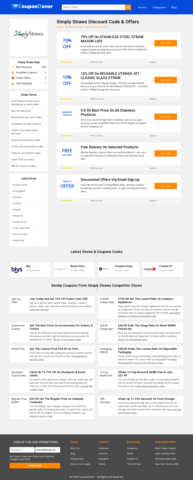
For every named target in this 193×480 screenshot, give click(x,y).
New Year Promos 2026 (167, 464)
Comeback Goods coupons (26, 123)
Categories (132, 448)
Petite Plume (20, 184)
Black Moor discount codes (26, 117)
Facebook (103, 448)
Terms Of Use (134, 464)
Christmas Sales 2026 (165, 458)
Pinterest (103, 453)
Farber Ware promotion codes (150, 386)
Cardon (17, 203)
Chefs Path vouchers (23, 159)
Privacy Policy (77, 458)
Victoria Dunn (20, 234)
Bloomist (18, 215)
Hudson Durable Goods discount (24, 132)
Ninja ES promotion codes (25, 140)
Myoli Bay (18, 240)
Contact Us (132, 458)
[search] (128, 7)
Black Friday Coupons (165, 448)
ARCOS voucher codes (23, 166)
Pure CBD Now (21, 227)
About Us (74, 448)
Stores (130, 453)
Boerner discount (21, 110)
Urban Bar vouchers (39, 309)
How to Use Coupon (80, 464)
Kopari (17, 209)
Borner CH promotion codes (67, 339)
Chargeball (19, 190)
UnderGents (20, 221)
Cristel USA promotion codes (27, 146)
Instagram (104, 458)
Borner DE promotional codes (132, 339)
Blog (72, 453)
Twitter (102, 464)
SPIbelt (17, 197)
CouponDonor (86, 476)
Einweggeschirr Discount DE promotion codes (140, 362)
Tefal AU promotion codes (26, 153)
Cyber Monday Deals (165, 453)
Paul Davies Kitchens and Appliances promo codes (25, 102)
